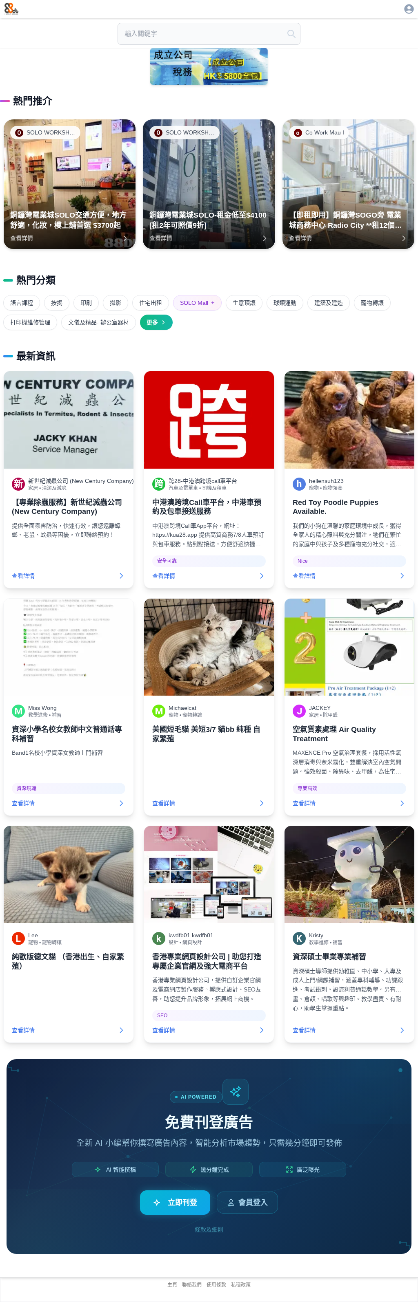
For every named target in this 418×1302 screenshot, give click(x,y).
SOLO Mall (197, 303)
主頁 (172, 1285)
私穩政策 (241, 1285)
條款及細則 (209, 1229)
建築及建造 (328, 303)
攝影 (115, 303)
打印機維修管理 (30, 322)
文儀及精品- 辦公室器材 (98, 322)
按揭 (56, 303)
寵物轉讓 (372, 303)
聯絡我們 (192, 1285)
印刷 (86, 303)
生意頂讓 (244, 303)
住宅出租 (150, 303)
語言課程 (21, 303)
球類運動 (284, 303)
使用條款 (216, 1285)
